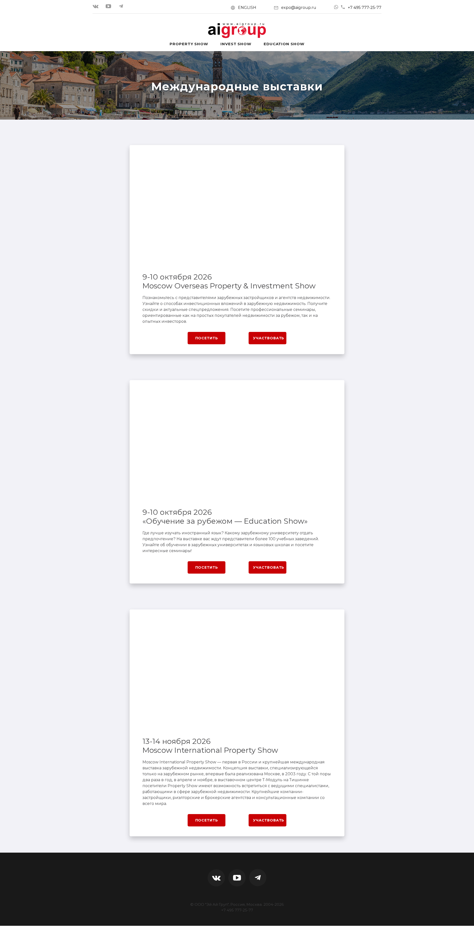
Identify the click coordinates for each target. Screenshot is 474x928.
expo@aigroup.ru (298, 7)
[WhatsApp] (336, 7)
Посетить (206, 338)
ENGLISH (247, 7)
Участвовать (268, 338)
